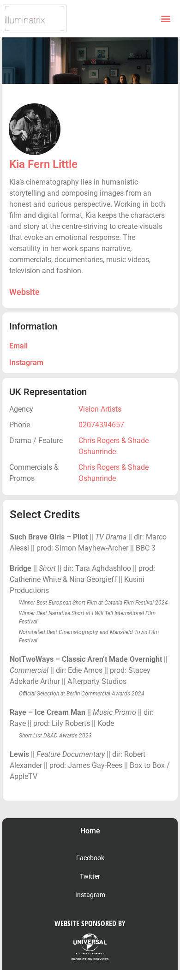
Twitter (90, 876)
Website (24, 292)
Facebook (90, 858)
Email (18, 345)
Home (90, 830)
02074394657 (101, 424)
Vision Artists (99, 409)
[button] (165, 18)
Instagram (26, 362)
